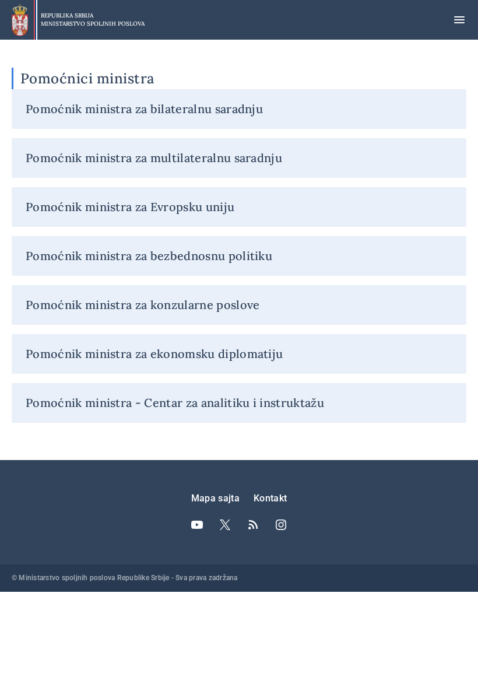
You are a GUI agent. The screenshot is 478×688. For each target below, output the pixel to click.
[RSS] (253, 525)
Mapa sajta (215, 498)
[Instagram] (281, 525)
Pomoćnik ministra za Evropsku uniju (130, 206)
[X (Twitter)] (225, 525)
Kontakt (270, 498)
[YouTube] (197, 525)
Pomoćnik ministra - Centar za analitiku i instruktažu (175, 402)
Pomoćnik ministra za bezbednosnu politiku (149, 255)
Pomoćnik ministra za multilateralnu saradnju (154, 157)
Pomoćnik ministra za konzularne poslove (142, 304)
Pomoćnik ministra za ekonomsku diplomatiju (154, 353)
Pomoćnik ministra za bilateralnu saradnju (144, 108)
